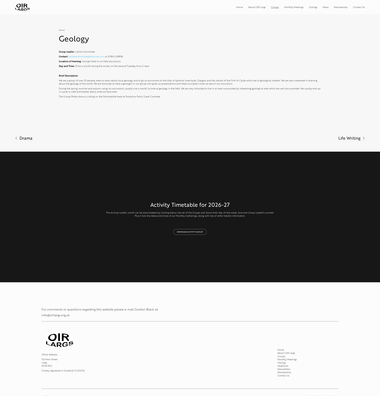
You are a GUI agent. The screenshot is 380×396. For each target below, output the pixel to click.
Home (239, 7)
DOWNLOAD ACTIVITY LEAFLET (190, 232)
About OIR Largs (257, 7)
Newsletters (283, 369)
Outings (313, 7)
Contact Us (359, 7)
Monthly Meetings (294, 7)
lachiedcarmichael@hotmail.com (86, 56)
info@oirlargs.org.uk (56, 315)
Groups (281, 356)
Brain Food (62, 30)
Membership (341, 7)
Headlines (282, 365)
